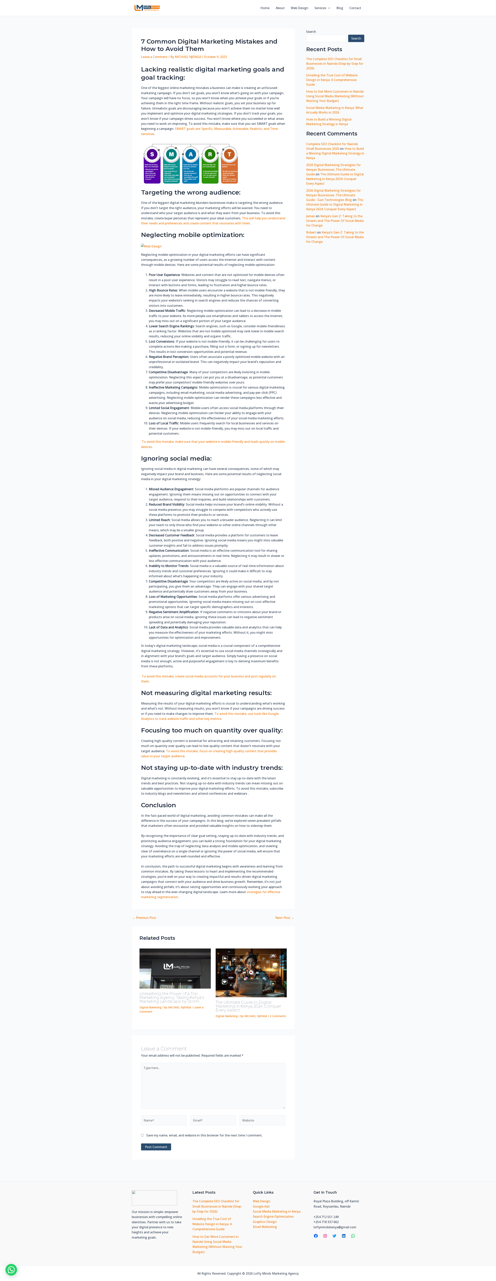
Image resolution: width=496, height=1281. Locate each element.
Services (320, 8)
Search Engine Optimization (273, 1216)
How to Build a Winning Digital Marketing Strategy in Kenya (335, 153)
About (280, 8)
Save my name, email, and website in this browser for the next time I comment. (204, 1135)
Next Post (284, 917)
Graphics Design (265, 1222)
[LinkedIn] (343, 1236)
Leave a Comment (154, 57)
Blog (339, 8)
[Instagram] (325, 1236)
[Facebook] (315, 1236)
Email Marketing (265, 1227)
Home (265, 8)
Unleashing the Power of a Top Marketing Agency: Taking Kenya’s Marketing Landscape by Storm (172, 997)
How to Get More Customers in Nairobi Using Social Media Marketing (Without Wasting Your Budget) (335, 96)
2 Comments (278, 1016)
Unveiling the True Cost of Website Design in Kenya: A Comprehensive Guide (331, 80)
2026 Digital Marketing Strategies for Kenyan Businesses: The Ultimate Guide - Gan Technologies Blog (333, 195)
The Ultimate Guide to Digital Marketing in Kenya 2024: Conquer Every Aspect (248, 1006)
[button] (328, 8)
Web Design (299, 8)
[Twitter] (334, 1236)
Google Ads (261, 1206)
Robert (311, 232)
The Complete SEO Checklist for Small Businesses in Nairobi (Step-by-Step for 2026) (334, 63)
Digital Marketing (151, 1007)
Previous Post (144, 917)
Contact (355, 8)
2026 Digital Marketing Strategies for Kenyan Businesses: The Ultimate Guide (333, 169)
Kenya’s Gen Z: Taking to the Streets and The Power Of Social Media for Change (335, 220)
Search (311, 31)
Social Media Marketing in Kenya (277, 1211)
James (310, 216)
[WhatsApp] (353, 1236)
